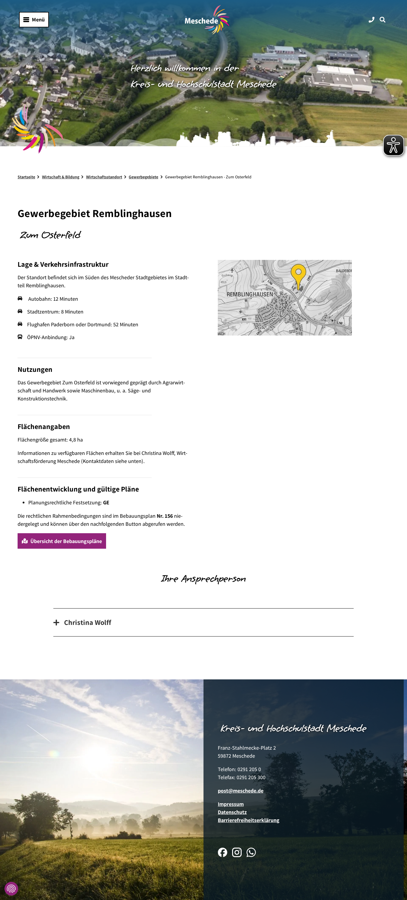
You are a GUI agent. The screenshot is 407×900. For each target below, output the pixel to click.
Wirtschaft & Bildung (60, 177)
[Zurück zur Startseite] (207, 20)
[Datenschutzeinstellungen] (11, 889)
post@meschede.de (240, 790)
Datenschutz (232, 812)
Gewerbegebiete (143, 177)
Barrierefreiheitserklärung (248, 820)
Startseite (26, 177)
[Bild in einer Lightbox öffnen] (85, 355)
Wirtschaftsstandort (104, 177)
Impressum (231, 804)
